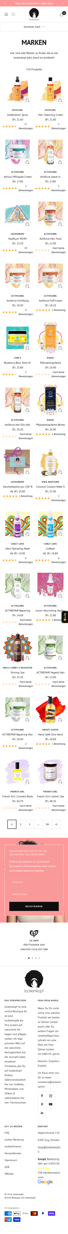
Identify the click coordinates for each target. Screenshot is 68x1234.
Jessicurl (17, 110)
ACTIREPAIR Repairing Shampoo (17, 610)
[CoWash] (50, 523)
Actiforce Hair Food (50, 238)
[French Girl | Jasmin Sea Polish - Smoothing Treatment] (50, 771)
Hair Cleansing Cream (50, 114)
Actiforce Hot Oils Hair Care (17, 424)
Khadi (50, 357)
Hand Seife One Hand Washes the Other (50, 734)
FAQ (7, 1132)
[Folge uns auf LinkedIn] (42, 1113)
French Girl (17, 791)
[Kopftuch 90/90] (17, 214)
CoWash (50, 548)
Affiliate (9, 1173)
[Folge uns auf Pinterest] (42, 1104)
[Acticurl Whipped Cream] (17, 152)
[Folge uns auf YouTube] (50, 1104)
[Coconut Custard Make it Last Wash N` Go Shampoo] (50, 462)
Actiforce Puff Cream (50, 300)
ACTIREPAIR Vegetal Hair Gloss (50, 672)
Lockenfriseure (13, 1146)
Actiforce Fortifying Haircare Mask (18, 300)
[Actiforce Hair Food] (50, 214)
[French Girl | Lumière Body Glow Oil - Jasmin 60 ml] (17, 771)
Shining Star (18, 672)
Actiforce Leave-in (50, 176)
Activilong (17, 172)
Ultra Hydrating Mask (17, 548)
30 (47, 824)
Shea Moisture (50, 482)
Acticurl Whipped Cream (18, 176)
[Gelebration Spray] (17, 90)
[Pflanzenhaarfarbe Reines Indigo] (50, 400)
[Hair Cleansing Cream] (50, 90)
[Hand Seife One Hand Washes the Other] (50, 709)
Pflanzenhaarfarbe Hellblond (50, 362)
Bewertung (48, 1159)
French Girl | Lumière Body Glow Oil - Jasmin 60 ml (17, 796)
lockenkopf (18, 234)
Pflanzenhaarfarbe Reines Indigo (50, 424)
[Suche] (13, 14)
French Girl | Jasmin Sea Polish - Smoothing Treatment (50, 796)
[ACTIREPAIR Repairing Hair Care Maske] (17, 709)
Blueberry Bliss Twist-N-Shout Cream (17, 362)
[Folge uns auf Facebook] (42, 1095)
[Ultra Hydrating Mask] (17, 523)
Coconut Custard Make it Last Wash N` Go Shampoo (50, 486)
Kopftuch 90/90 (17, 238)
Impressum (11, 1160)
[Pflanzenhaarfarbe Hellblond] (50, 337)
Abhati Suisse (50, 729)
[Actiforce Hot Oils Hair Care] (17, 400)
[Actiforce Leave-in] (50, 152)
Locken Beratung (14, 1139)
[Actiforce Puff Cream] (50, 276)
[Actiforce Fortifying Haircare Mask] (17, 276)
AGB (7, 1167)
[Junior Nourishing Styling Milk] (50, 585)
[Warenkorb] (61, 14)
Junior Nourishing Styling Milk (50, 610)
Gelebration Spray (17, 114)
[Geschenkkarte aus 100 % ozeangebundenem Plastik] (17, 462)
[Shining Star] (17, 647)
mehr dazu (47, 3)
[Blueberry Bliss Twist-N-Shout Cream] (17, 337)
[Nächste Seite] (56, 824)
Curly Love (17, 544)
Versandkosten (13, 1153)
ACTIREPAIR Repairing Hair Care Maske (17, 734)
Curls (17, 357)
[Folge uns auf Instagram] (50, 1095)
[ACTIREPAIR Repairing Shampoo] (17, 585)
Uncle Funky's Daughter (17, 667)
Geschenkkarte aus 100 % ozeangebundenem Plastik (17, 486)
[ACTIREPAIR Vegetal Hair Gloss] (50, 647)
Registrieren (34, 906)
